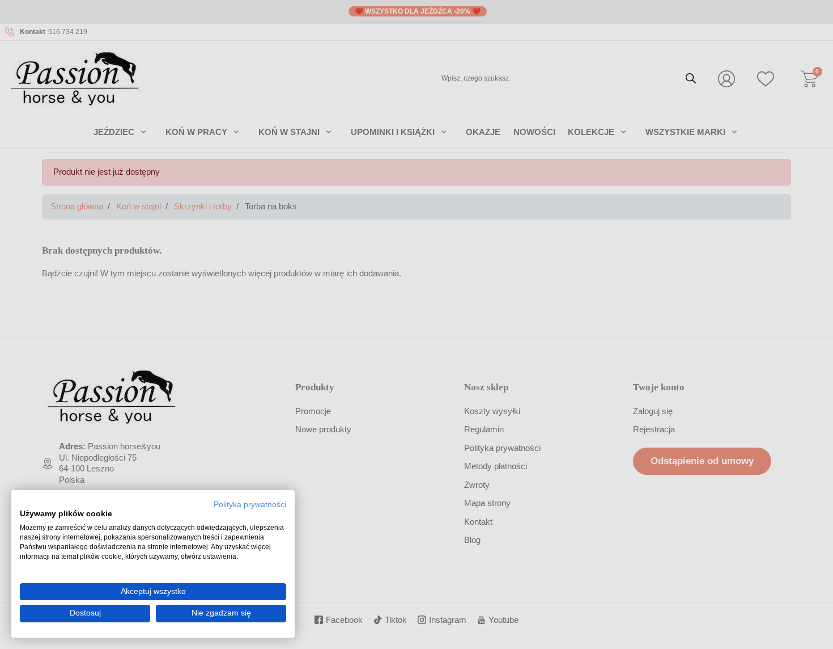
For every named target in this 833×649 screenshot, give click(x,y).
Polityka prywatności (250, 504)
